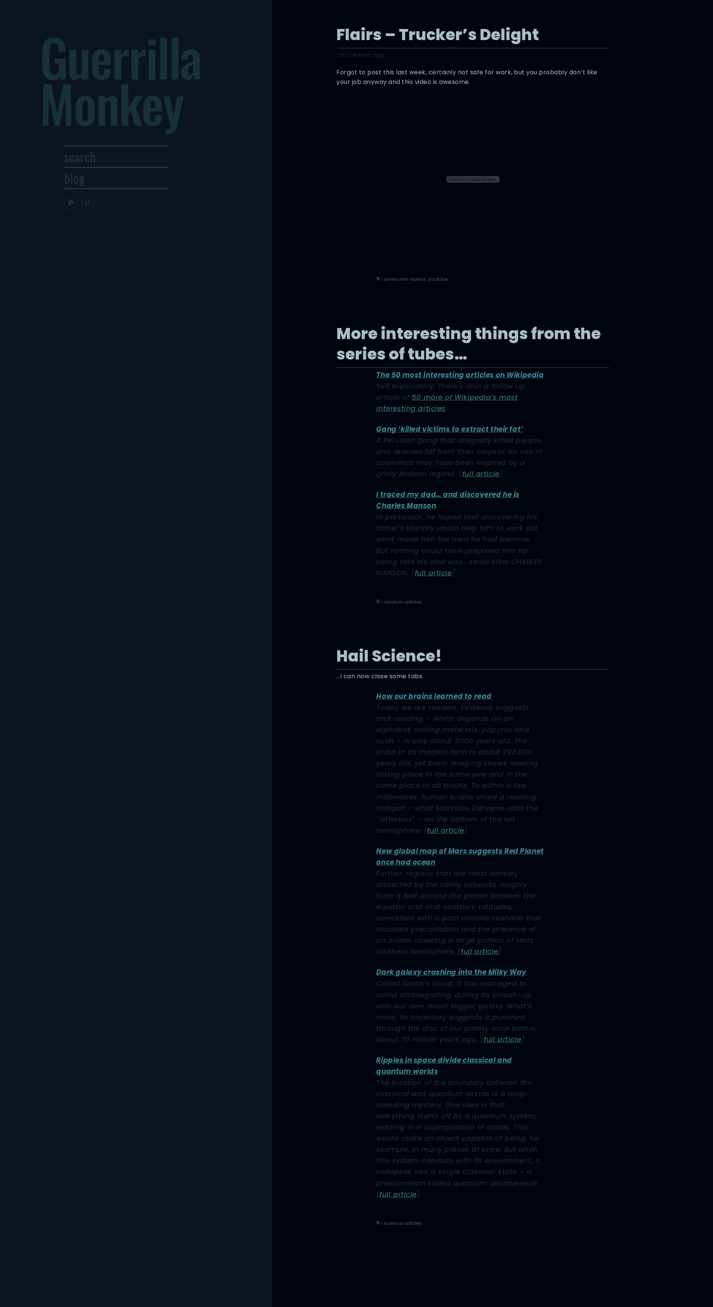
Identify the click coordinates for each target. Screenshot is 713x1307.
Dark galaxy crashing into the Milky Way (451, 972)
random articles (403, 601)
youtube (438, 279)
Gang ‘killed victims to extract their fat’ (449, 429)
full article (480, 473)
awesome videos (405, 279)
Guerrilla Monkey (120, 79)
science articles (403, 1223)
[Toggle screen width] (87, 202)
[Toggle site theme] (70, 202)
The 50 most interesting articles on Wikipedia (460, 375)
